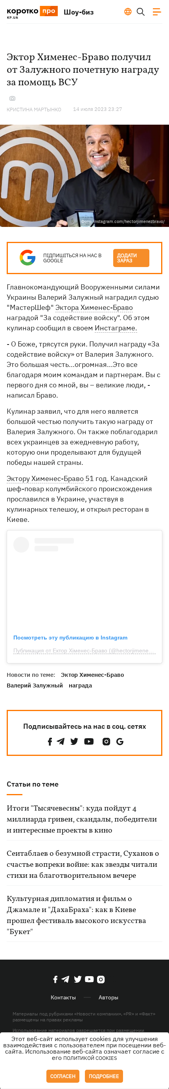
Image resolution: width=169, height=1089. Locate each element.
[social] (50, 741)
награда (80, 685)
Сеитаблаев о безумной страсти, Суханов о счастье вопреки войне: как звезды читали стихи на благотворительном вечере (83, 864)
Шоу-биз (79, 12)
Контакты (63, 997)
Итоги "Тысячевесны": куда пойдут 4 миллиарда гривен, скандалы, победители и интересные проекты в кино (82, 819)
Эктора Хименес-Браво (94, 307)
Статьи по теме (33, 784)
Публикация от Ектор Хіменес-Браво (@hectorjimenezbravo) (90, 650)
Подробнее (104, 1076)
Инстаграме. (116, 327)
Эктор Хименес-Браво (92, 674)
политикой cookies (90, 1058)
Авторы (108, 997)
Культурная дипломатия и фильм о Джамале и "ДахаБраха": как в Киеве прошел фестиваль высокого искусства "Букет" (76, 916)
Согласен (62, 1076)
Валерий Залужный (35, 685)
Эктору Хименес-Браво (45, 478)
